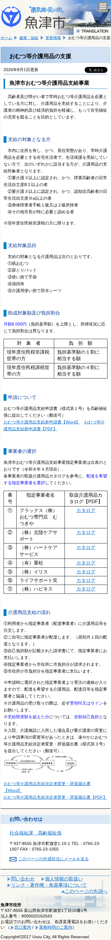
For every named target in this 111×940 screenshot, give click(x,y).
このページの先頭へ (86, 891)
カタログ (85, 510)
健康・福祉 (28, 38)
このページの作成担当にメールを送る (53, 858)
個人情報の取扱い (64, 878)
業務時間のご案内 (55, 927)
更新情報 (53, 38)
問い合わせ (23, 878)
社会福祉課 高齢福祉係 (35, 832)
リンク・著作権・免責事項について (49, 885)
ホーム (6, 38)
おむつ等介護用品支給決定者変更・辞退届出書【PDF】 (55, 797)
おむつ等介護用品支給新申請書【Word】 (42, 422)
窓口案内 (23, 927)
